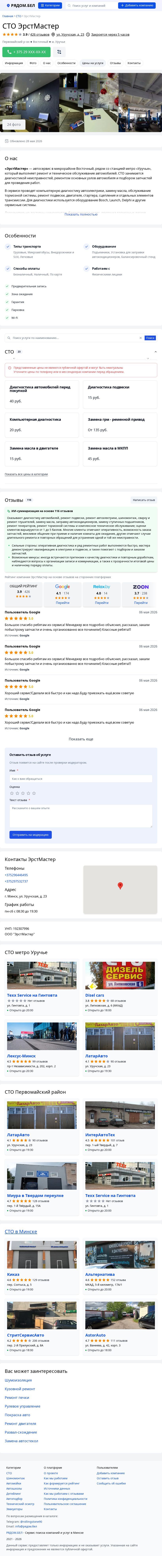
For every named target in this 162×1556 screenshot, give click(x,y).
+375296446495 (16, 875)
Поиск (150, 338)
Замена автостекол (21, 1440)
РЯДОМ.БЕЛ (14, 1533)
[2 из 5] (17, 793)
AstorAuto (95, 1335)
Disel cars (94, 995)
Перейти (62, 603)
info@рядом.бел (26, 1526)
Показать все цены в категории (26, 474)
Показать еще (81, 739)
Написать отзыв (144, 500)
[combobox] (91, 5)
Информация (14, 63)
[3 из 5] (23, 793)
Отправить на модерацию (31, 835)
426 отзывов (39, 34)
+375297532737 (16, 881)
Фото (33, 63)
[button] (20, 1010)
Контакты (134, 63)
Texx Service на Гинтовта (32, 995)
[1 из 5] (11, 793)
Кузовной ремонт (20, 1388)
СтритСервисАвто (25, 1335)
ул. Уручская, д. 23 (70, 34)
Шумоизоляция (18, 1380)
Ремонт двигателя (20, 1423)
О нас (47, 63)
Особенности (66, 63)
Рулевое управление (22, 1406)
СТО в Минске (21, 1231)
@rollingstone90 (31, 1521)
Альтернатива (100, 1274)
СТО (18, 16)
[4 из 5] (28, 793)
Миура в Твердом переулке (35, 1195)
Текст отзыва (19, 800)
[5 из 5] (34, 793)
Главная (7, 16)
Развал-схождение (21, 1432)
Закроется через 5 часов (110, 34)
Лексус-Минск (21, 1056)
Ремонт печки (17, 1397)
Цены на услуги (92, 63)
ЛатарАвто (96, 1056)
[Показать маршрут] (59, 52)
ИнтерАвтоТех (100, 1134)
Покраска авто (17, 1414)
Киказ (13, 1274)
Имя (13, 770)
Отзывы (115, 63)
